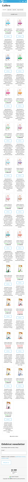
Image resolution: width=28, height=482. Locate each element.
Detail (8, 36)
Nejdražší (14, 9)
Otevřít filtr (14, 14)
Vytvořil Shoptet (14, 476)
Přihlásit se (6, 462)
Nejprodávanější (20, 9)
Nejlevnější (9, 9)
